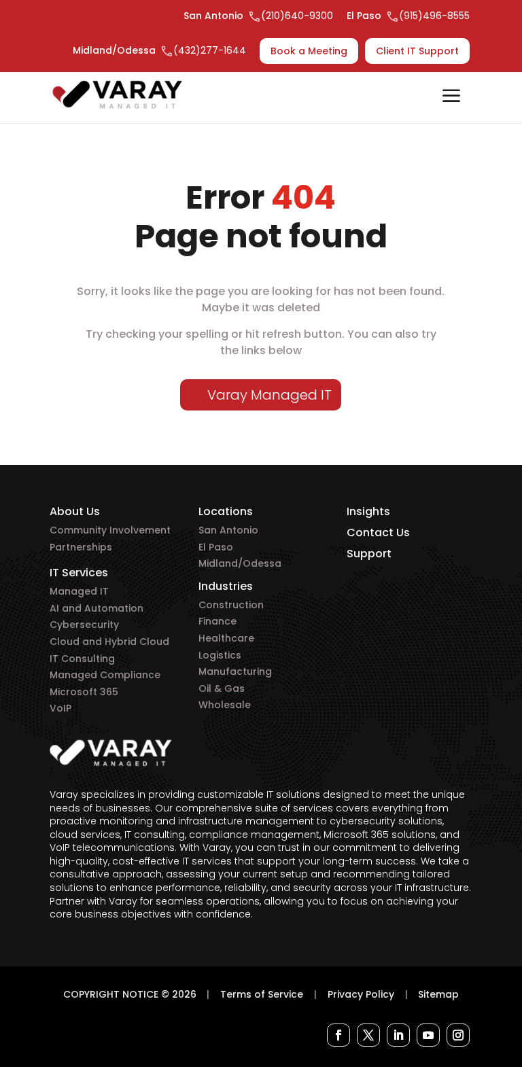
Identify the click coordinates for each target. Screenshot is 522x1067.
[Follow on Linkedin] (398, 1035)
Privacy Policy (361, 994)
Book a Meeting (309, 51)
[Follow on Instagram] (458, 1035)
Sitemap (438, 994)
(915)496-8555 (434, 15)
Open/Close (451, 97)
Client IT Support (417, 51)
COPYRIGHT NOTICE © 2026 (129, 994)
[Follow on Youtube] (428, 1035)
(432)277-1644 (209, 50)
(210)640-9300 (297, 15)
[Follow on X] (368, 1035)
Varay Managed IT (269, 394)
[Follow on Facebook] (338, 1035)
